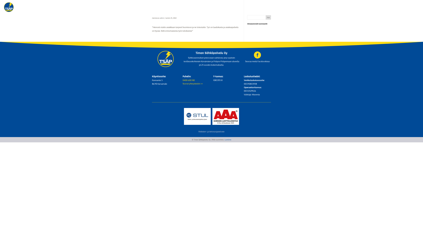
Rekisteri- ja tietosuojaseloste (211, 131)
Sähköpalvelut (318, 5)
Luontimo (228, 140)
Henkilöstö (388, 5)
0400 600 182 (189, 80)
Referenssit (374, 5)
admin (162, 18)
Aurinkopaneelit (337, 5)
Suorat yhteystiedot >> (193, 83)
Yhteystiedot (412, 5)
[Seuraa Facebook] (257, 55)
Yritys (400, 5)
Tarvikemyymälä (356, 5)
